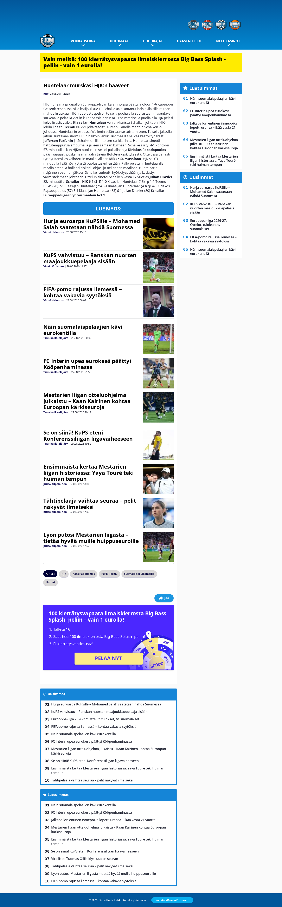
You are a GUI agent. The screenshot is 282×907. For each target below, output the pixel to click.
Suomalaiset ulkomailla (139, 574)
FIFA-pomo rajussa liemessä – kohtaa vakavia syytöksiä (82, 292)
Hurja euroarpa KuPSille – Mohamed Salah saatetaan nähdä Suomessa (91, 224)
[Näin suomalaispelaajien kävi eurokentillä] (158, 339)
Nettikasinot (228, 41)
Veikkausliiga (83, 41)
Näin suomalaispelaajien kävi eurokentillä (82, 330)
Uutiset (50, 582)
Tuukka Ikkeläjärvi (56, 338)
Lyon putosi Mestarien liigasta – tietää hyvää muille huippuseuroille (91, 538)
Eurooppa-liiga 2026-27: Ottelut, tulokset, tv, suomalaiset (95, 719)
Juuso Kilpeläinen (55, 484)
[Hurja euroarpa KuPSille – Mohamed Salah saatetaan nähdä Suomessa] (158, 233)
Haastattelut (189, 41)
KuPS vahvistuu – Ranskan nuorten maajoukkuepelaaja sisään (89, 258)
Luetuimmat (58, 794)
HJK (64, 574)
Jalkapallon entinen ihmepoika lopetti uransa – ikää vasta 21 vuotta (103, 820)
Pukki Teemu (109, 574)
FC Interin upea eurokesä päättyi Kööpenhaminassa (87, 364)
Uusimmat (56, 694)
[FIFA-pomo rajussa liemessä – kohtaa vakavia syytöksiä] (158, 301)
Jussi (46, 93)
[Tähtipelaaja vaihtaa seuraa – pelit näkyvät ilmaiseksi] (158, 513)
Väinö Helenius (53, 232)
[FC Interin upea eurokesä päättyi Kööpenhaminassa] (158, 373)
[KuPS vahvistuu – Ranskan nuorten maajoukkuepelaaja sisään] (158, 267)
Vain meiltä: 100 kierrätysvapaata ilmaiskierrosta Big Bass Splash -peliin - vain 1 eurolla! (134, 62)
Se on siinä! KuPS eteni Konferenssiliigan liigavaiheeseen (88, 435)
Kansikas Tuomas (84, 574)
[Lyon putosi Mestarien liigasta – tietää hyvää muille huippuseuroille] (158, 547)
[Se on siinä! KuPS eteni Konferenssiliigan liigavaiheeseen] (158, 445)
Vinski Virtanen (53, 266)
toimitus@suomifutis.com (172, 900)
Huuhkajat (153, 41)
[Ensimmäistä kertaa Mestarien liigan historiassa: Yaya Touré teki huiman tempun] (158, 479)
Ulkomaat (119, 41)
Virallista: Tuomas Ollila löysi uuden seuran (84, 858)
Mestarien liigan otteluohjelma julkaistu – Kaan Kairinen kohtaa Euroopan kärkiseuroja (87, 401)
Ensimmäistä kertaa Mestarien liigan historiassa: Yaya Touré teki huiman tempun (88, 473)
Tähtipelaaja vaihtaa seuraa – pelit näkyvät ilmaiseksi (89, 503)
